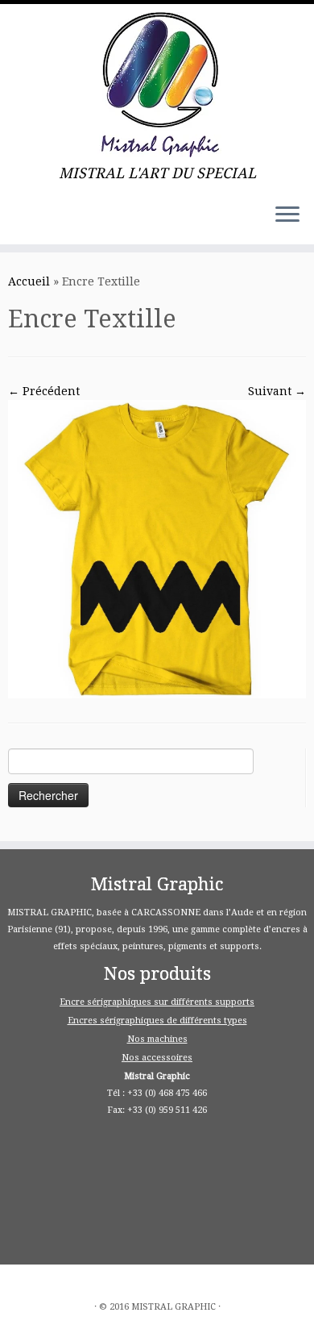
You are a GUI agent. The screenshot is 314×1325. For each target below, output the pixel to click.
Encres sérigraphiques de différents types (157, 1020)
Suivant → (277, 391)
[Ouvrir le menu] (287, 215)
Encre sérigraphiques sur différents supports (157, 1002)
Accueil (29, 281)
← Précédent (44, 391)
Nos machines (157, 1039)
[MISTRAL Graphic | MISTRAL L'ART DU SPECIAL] (157, 84)
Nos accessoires (157, 1057)
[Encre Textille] (157, 548)
